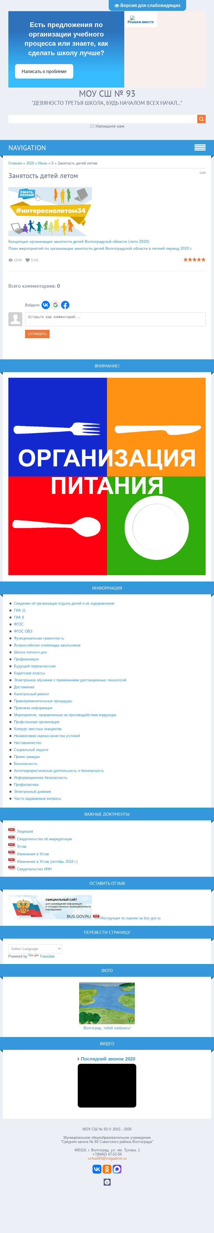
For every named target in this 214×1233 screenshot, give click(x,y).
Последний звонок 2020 (108, 1059)
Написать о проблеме (44, 71)
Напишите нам (110, 126)
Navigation (27, 147)
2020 (30, 163)
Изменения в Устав (32, 854)
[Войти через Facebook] (65, 305)
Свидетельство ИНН (34, 869)
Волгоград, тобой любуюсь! (107, 1028)
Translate (47, 956)
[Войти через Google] (55, 305)
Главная (15, 163)
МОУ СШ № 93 (107, 93)
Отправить (37, 334)
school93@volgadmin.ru (107, 1158)
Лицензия (24, 831)
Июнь (42, 163)
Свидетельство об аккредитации (44, 839)
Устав (21, 846)
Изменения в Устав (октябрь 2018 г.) (46, 861)
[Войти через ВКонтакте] (46, 305)
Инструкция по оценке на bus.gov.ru (130, 918)
